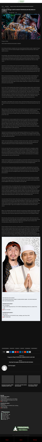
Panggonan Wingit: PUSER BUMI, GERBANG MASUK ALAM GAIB (21, 357)
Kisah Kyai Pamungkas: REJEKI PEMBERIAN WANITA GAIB (7, 385)
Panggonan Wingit (34, 348)
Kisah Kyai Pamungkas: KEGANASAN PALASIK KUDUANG (21, 362)
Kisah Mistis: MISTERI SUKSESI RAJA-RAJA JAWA (21, 385)
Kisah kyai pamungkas (5, 348)
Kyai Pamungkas (5, 12)
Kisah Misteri (12, 348)
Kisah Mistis (17, 348)
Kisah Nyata (22, 348)
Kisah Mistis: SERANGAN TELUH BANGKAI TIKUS (33, 385)
